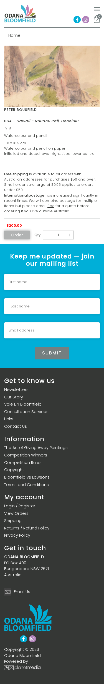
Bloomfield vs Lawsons (27, 477)
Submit (52, 353)
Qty (37, 235)
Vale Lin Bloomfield (23, 404)
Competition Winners (25, 455)
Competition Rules (23, 462)
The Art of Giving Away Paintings (36, 447)
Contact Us (15, 426)
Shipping (13, 520)
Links (8, 419)
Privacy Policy (17, 535)
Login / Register (19, 506)
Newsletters (16, 389)
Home (14, 35)
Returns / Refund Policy (26, 528)
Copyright (14, 469)
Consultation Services (26, 411)
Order (17, 235)
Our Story (13, 397)
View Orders (16, 513)
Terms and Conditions (26, 484)
